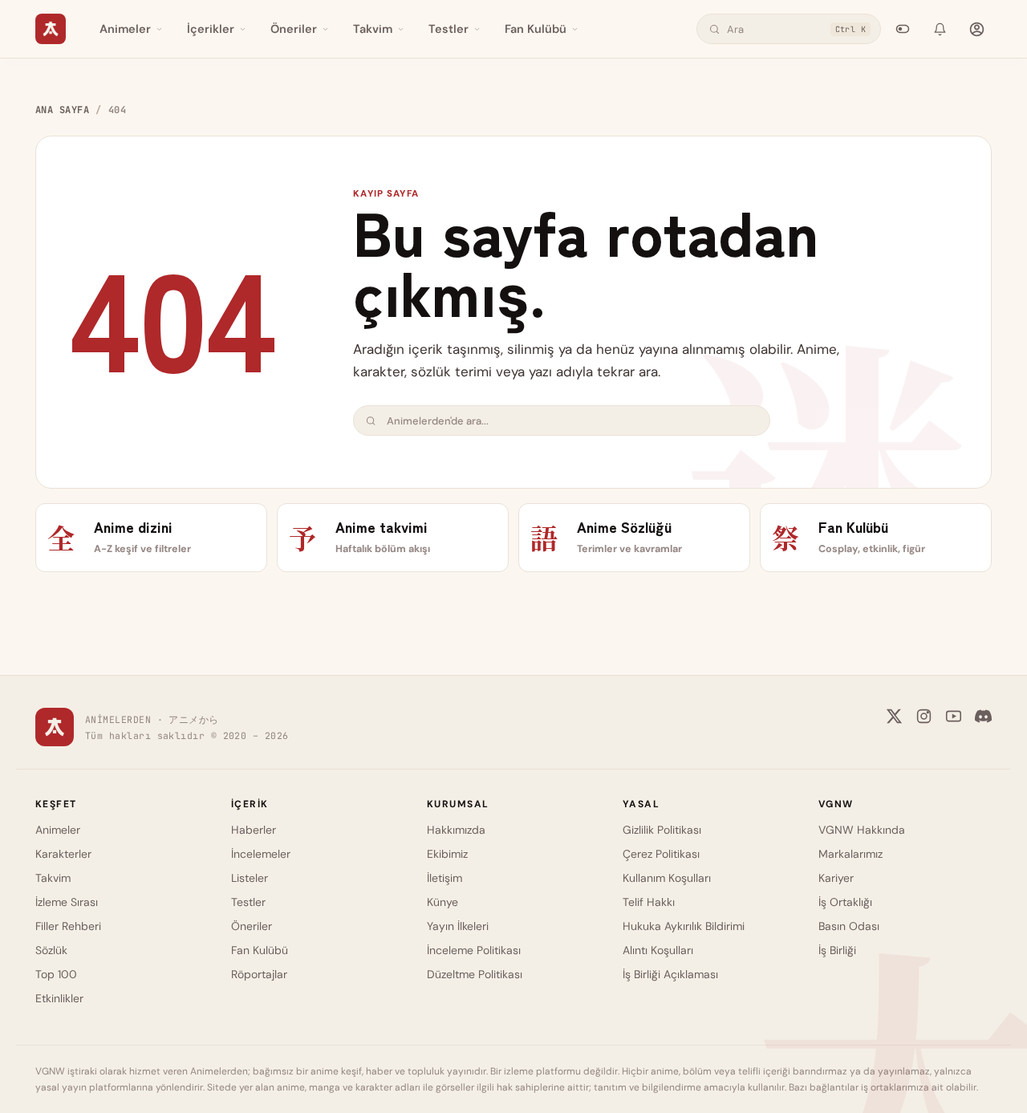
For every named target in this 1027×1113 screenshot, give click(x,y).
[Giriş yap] (976, 29)
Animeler (125, 29)
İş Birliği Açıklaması (670, 974)
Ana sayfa (62, 110)
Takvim (372, 29)
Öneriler (293, 29)
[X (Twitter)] (894, 716)
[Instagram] (923, 716)
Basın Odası (848, 926)
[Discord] (983, 716)
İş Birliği (837, 950)
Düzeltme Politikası (474, 974)
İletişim (444, 878)
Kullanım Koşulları (667, 878)
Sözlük (51, 950)
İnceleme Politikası (474, 950)
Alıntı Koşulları (658, 950)
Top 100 (56, 974)
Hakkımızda (456, 830)
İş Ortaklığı (845, 902)
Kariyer (836, 878)
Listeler (249, 878)
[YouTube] (953, 716)
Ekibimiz (447, 854)
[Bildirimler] (939, 29)
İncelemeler (260, 854)
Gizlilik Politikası (662, 830)
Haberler (253, 830)
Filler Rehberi (68, 926)
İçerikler (210, 29)
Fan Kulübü (535, 29)
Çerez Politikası (661, 854)
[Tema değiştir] (902, 29)
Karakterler (63, 854)
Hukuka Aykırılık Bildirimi (684, 926)
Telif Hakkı (649, 902)
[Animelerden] (50, 29)
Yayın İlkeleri (458, 926)
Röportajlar (259, 974)
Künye (442, 902)
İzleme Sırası (66, 902)
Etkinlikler (59, 998)
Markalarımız (850, 854)
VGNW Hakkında (861, 830)
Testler (448, 29)
